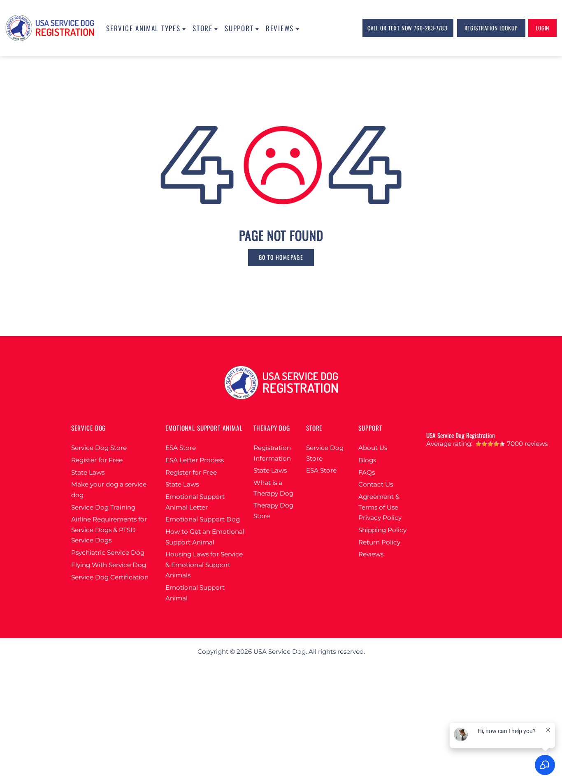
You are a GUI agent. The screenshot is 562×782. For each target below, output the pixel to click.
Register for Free (97, 460)
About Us (372, 448)
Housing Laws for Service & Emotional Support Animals (204, 564)
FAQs (366, 472)
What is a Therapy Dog (273, 488)
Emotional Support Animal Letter (195, 502)
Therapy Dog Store (273, 510)
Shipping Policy (382, 530)
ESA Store (180, 448)
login (542, 28)
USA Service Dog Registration (460, 435)
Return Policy (379, 542)
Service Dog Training (103, 507)
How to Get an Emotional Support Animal (204, 537)
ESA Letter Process (194, 460)
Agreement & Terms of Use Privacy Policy (380, 507)
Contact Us (375, 484)
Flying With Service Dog (108, 565)
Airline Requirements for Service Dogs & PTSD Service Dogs (109, 529)
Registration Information (272, 453)
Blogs (367, 460)
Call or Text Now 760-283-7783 (407, 28)
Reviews (370, 554)
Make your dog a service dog (108, 489)
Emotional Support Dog (202, 519)
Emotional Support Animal (195, 593)
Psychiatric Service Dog (107, 552)
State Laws (88, 472)
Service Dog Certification (110, 577)
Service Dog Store (99, 448)
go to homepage (281, 257)
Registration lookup (491, 28)
